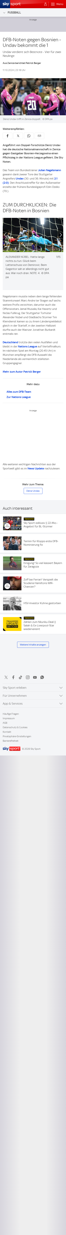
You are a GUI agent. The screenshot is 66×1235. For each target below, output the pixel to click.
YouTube (35, 677)
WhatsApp (42, 677)
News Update (36, 468)
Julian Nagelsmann (49, 170)
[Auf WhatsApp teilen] (29, 136)
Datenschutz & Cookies (15, 727)
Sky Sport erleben (14, 688)
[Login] (45, 4)
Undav (20, 178)
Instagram (27, 677)
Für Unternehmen (15, 696)
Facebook (13, 677)
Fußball (14, 12)
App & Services (13, 703)
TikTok (20, 677)
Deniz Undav (33, 490)
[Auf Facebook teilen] (7, 136)
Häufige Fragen (11, 713)
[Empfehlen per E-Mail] (39, 136)
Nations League (27, 346)
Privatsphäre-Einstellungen (17, 736)
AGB (5, 722)
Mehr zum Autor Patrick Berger (22, 371)
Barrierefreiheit (10, 740)
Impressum (9, 718)
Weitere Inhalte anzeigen (33, 644)
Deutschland (10, 342)
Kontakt (7, 731)
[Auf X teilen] (18, 136)
